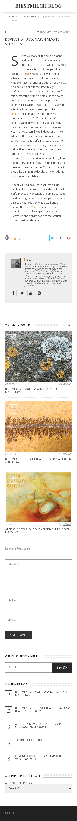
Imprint (9, 813)
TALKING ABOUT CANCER (30, 740)
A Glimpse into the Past (19, 783)
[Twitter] (22, 293)
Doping (24, 74)
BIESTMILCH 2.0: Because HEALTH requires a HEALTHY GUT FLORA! (38, 461)
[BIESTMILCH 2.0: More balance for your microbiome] (38, 356)
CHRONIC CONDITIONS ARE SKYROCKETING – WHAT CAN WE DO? (42, 757)
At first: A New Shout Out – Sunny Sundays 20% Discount (37, 531)
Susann (32, 259)
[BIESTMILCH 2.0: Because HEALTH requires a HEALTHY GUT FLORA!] (38, 426)
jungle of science (17, 32)
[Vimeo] (39, 293)
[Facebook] (13, 293)
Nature (15, 114)
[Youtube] (30, 293)
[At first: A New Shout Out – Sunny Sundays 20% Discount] (38, 497)
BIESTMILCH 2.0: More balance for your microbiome (31, 390)
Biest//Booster (33, 207)
